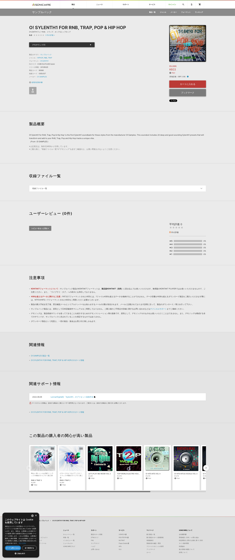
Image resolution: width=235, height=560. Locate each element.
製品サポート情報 (96, 534)
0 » (50, 35)
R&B (45, 58)
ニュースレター (68, 543)
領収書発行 (150, 540)
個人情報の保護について (186, 549)
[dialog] (20, 535)
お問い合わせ (95, 549)
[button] (206, 468)
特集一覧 (66, 537)
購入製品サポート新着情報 (155, 537)
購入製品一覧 (151, 534)
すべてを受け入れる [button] (13, 548)
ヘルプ (93, 546)
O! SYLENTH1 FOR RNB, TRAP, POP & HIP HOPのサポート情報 (57, 360)
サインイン (172, 4)
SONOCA (122, 534)
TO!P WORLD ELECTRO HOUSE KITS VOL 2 (133, 474)
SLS (120, 549)
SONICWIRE (41, 4)
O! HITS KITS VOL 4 (153, 474)
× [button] (36, 515)
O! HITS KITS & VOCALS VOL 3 (185, 474)
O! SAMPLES (42, 77)
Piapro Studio (123, 543)
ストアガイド (95, 543)
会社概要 (182, 534)
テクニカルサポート (158, 309)
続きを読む (22, 543)
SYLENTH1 (44, 61)
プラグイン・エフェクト (40, 537)
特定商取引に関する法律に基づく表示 (191, 540)
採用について (183, 552)
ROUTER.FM (123, 537)
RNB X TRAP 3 (36, 480)
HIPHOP (40, 58)
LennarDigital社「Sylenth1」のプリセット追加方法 (72, 397)
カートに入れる (187, 84)
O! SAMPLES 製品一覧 (40, 356)
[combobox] (32, 516)
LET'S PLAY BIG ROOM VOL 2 (99, 474)
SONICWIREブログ (69, 546)
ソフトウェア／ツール (39, 543)
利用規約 (182, 546)
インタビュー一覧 (68, 540)
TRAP (50, 58)
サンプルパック (46, 55)
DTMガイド (94, 537)
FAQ (92, 540)
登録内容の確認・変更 (154, 543)
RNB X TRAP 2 (65, 480)
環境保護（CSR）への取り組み (189, 537)
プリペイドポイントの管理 (155, 546)
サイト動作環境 (184, 543)
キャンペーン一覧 (68, 534)
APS (120, 546)
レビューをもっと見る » (40, 228)
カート (149, 552)
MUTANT (122, 540)
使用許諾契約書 (36, 82)
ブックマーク (187, 92)
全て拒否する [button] (29, 548)
